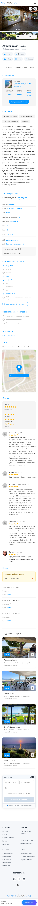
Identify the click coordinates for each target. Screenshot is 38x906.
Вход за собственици (27, 856)
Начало (5, 831)
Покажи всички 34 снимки (27, 37)
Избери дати (29, 903)
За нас (4, 841)
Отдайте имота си (8, 838)
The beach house (10, 660)
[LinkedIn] (24, 879)
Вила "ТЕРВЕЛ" (9, 760)
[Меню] (35, 3)
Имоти (4, 834)
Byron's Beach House (12, 727)
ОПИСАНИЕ (8, 67)
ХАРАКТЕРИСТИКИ (21, 67)
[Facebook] (14, 879)
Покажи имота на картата (19, 376)
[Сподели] (35, 9)
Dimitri (17, 81)
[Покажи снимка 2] (9, 36)
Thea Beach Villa (10, 693)
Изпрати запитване (19, 799)
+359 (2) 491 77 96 (26, 840)
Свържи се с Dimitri (19, 102)
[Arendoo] (9, 3)
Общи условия (7, 853)
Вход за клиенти (26, 853)
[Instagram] (19, 879)
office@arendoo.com (27, 843)
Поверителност (7, 856)
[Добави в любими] (31, 9)
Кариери (5, 844)
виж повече (17, 86)
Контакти (23, 837)
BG (18, 885)
